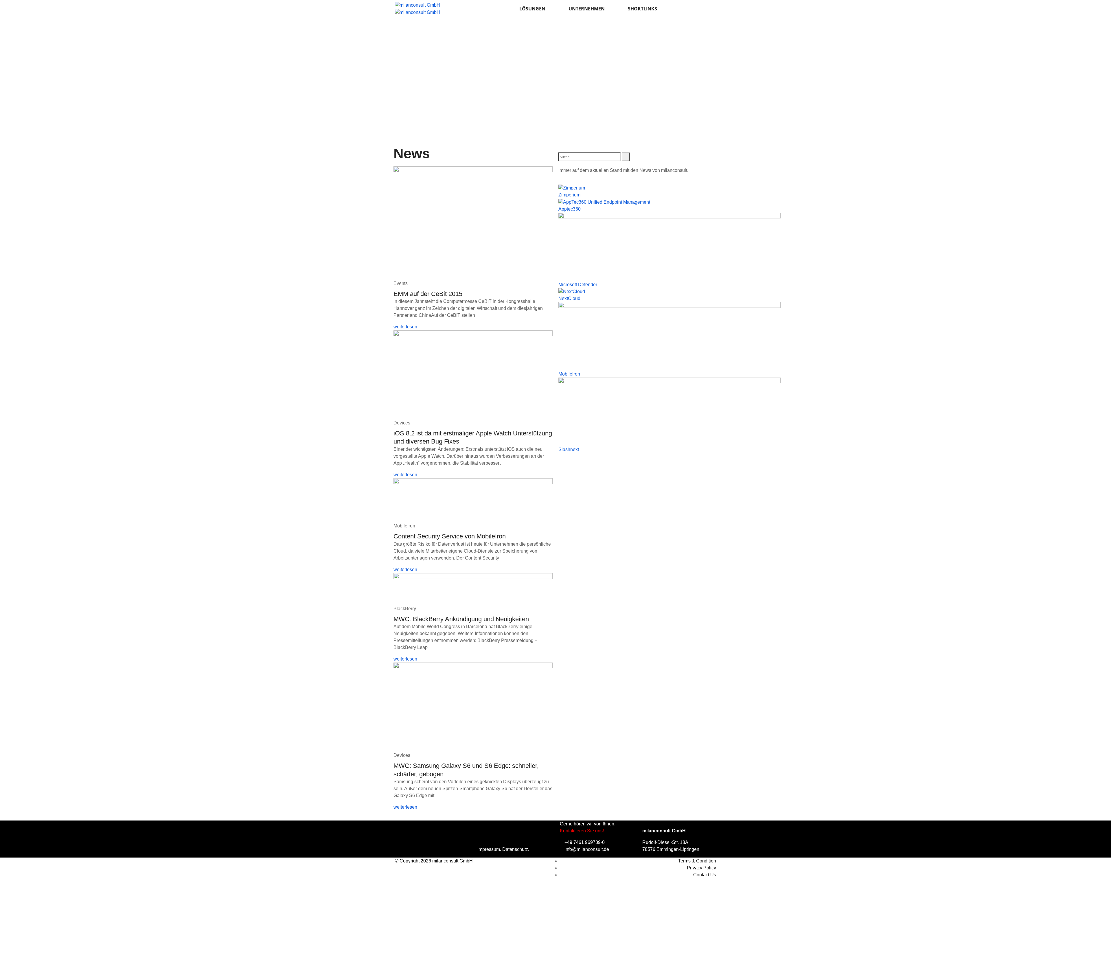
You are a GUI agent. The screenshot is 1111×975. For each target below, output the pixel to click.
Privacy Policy (701, 867)
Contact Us (704, 874)
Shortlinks (642, 8)
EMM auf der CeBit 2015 (427, 293)
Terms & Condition (697, 860)
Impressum (488, 849)
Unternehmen (587, 8)
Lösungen (532, 8)
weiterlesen (405, 326)
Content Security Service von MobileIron (449, 536)
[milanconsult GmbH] (417, 4)
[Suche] (626, 156)
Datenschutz (515, 849)
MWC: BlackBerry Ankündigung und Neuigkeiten (461, 619)
